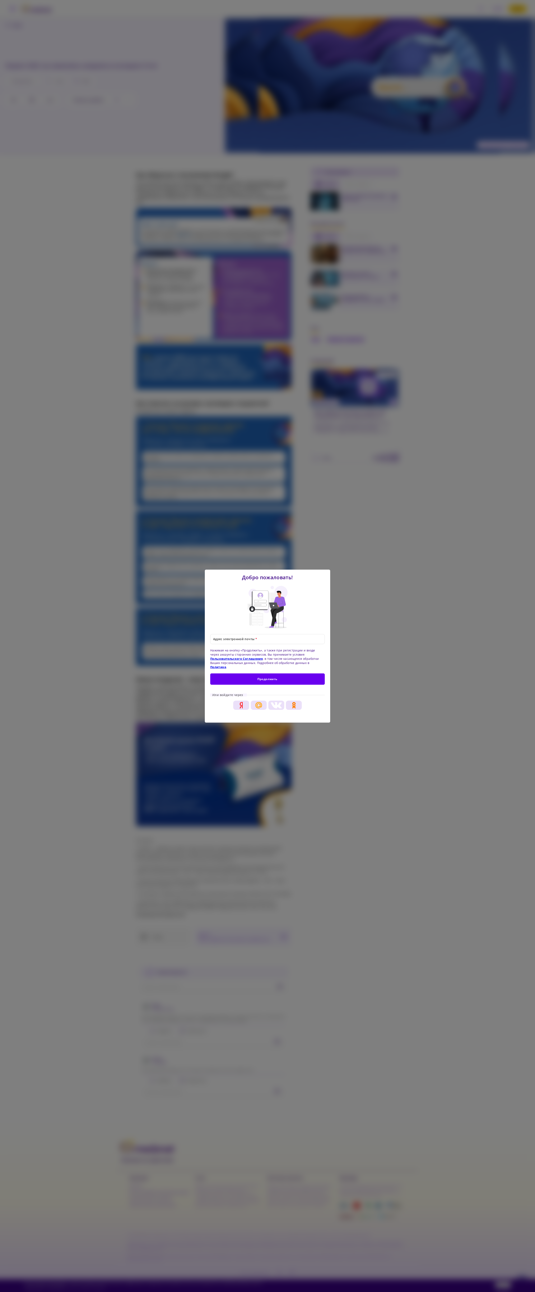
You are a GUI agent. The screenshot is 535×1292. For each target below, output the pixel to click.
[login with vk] (276, 705)
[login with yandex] (241, 705)
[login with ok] (294, 705)
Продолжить (267, 679)
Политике (218, 667)
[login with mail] (259, 705)
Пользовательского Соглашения (236, 659)
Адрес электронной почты (235, 639)
